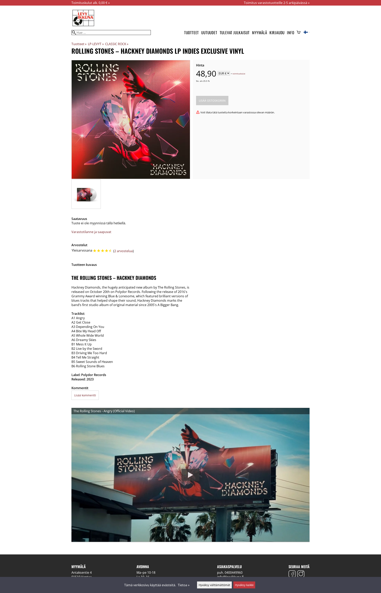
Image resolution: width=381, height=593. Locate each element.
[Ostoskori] (298, 32)
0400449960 (233, 572)
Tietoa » (184, 585)
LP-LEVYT (96, 44)
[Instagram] (300, 574)
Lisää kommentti (85, 395)
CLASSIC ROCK (116, 44)
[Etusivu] (83, 26)
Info (290, 32)
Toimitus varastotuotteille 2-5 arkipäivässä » (277, 3)
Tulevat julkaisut (235, 32)
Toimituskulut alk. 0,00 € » (90, 3)
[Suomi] (307, 32)
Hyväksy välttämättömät (214, 585)
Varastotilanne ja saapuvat (91, 232)
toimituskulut (239, 73)
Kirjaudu (277, 32)
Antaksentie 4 (81, 572)
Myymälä (259, 32)
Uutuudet (209, 32)
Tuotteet (191, 32)
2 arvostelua (123, 251)
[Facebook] (292, 574)
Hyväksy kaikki (244, 585)
